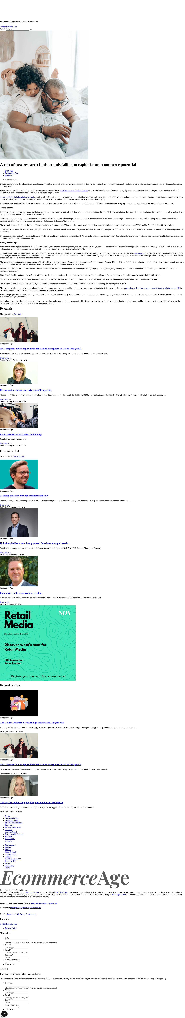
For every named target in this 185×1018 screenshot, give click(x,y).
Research (8, 175)
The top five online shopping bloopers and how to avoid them (31, 802)
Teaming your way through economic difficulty (24, 495)
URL (7, 938)
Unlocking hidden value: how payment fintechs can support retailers (35, 543)
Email (8, 950)
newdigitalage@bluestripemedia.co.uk (25, 908)
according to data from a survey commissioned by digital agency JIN (152, 288)
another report (140, 253)
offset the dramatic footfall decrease (74, 190)
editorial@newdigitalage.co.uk (44, 903)
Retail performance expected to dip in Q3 (21, 434)
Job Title (9, 955)
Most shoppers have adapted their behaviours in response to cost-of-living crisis (40, 348)
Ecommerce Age (11, 173)
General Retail (19, 456)
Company (9, 983)
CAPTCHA (10, 964)
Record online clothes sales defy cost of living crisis (25, 390)
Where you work (12, 960)
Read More (5, 358)
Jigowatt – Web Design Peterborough (22, 914)
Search (2, 29)
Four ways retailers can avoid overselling (21, 593)
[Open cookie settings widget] (4, 1014)
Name (8, 945)
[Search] (31, 29)
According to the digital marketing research (17, 197)
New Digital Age (61, 892)
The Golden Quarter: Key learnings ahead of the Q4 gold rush (32, 722)
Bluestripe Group (32, 892)
